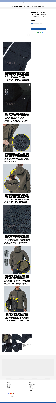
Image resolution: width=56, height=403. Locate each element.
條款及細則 (8, 387)
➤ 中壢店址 (30, 388)
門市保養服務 (9, 389)
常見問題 (8, 385)
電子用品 (31, 6)
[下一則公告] (49, 0)
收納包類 (39, 6)
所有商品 (12, 6)
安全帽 (24, 6)
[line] (37, 32)
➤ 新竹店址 (30, 387)
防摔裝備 (28, 6)
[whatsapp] (40, 32)
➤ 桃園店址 (30, 389)
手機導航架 (35, 6)
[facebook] (39, 32)
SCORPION (16, 6)
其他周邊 (43, 6)
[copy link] (42, 32)
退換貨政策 (8, 386)
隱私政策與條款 (9, 384)
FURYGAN (20, 6)
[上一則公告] (6, 0)
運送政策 (8, 388)
